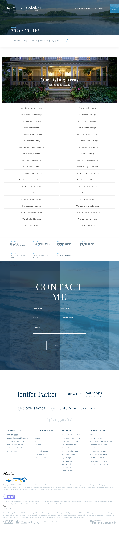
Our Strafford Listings (31, 219)
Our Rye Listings (87, 199)
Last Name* (64, 308)
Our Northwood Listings (87, 180)
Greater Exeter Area (64, 245)
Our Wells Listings (31, 225)
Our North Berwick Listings (87, 173)
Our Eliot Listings (31, 128)
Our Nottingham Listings (31, 186)
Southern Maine (64, 255)
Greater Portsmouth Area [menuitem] (72, 435)
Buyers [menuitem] (38, 445)
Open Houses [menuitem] (67, 471)
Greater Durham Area (18, 256)
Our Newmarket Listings (31, 173)
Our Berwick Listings (87, 108)
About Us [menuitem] (39, 435)
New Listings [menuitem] (67, 461)
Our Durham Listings (31, 121)
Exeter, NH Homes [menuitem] (97, 458)
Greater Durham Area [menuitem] (70, 448)
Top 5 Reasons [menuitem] (41, 454)
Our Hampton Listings (31, 141)
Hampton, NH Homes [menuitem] (98, 451)
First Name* (37, 308)
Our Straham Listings (87, 219)
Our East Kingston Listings (87, 121)
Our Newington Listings (87, 167)
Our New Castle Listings (87, 160)
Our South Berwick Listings (31, 212)
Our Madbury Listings (31, 160)
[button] (67, 41)
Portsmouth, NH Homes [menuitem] (99, 445)
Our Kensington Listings (87, 147)
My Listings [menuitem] (66, 458)
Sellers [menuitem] (38, 448)
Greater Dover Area (87, 245)
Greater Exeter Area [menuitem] (70, 441)
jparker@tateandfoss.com (77, 408)
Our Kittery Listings (31, 154)
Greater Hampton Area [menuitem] (71, 438)
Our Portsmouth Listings (31, 193)
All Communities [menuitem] (96, 435)
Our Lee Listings (87, 154)
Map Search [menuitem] (66, 467)
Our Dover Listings (87, 115)
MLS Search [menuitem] (66, 464)
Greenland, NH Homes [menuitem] (99, 464)
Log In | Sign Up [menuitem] (41, 458)
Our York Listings (87, 225)
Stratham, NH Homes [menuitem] (98, 454)
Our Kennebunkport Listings (31, 147)
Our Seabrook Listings (31, 206)
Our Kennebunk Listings (87, 141)
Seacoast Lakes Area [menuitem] (70, 451)
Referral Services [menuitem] (42, 451)
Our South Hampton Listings (87, 212)
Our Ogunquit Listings (87, 186)
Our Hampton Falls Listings (87, 134)
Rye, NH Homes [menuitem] (96, 438)
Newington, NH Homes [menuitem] (99, 461)
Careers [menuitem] (38, 441)
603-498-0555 (35, 408)
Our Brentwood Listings (31, 115)
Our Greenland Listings (31, 134)
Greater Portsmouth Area (18, 245)
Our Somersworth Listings (87, 206)
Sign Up (102, 8)
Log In (97, 8)
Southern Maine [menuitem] (68, 454)
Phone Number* (66, 318)
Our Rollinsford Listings (31, 199)
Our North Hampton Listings (31, 180)
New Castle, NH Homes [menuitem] (99, 448)
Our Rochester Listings (87, 193)
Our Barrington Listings (31, 108)
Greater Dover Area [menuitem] (70, 445)
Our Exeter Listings (87, 128)
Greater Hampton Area (41, 245)
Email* (35, 318)
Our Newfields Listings (31, 167)
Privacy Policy (8, 508)
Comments (37, 327)
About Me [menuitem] (39, 438)
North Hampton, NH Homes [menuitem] (101, 441)
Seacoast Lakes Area (40, 256)
